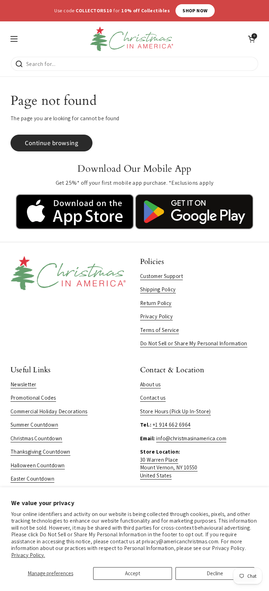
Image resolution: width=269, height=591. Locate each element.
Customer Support (161, 276)
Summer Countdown (34, 424)
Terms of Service (159, 330)
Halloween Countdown (38, 465)
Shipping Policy (158, 289)
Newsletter (23, 384)
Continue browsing (51, 143)
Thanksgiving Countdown (40, 451)
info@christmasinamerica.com (191, 438)
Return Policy (156, 303)
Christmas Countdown (36, 438)
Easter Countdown (32, 478)
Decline (215, 573)
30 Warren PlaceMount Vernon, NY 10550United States (169, 467)
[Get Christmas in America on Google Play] (194, 227)
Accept (132, 573)
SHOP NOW (226, 10)
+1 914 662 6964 (172, 424)
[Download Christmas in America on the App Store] (75, 227)
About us (150, 384)
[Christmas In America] (133, 39)
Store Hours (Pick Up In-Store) (175, 411)
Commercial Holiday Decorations (49, 411)
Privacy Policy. (28, 555)
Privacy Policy (156, 316)
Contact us (153, 397)
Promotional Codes (33, 397)
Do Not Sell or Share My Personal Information (193, 343)
